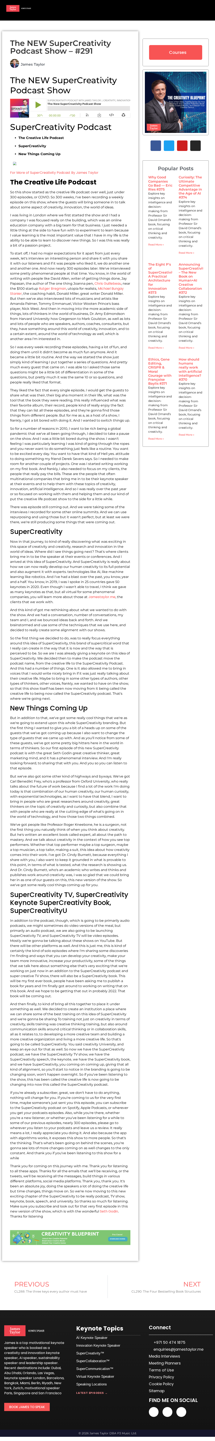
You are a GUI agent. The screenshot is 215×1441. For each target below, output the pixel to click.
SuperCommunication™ (94, 1369)
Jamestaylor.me (101, 597)
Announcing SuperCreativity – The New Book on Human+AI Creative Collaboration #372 (192, 278)
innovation (36, 1352)
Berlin (35, 1383)
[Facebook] (156, 145)
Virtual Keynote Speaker (95, 1377)
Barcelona (55, 1378)
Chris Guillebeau (107, 283)
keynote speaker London (24, 1378)
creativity (12, 1352)
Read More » (156, 244)
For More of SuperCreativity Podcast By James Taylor (54, 172)
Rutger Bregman (52, 288)
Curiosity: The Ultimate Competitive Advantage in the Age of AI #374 (190, 187)
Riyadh (47, 1383)
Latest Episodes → (92, 1393)
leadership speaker (42, 1363)
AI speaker (28, 1357)
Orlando (29, 1373)
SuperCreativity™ (90, 1353)
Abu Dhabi (12, 1373)
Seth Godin (109, 1211)
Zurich (18, 1388)
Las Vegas (46, 1373)
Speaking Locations (91, 1384)
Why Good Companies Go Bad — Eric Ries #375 (160, 183)
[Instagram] (195, 145)
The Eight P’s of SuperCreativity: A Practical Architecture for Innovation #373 (162, 278)
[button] (199, 9)
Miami (25, 1383)
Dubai (56, 1368)
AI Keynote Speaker (92, 1338)
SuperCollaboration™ (93, 1361)
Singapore (22, 1393)
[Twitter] (169, 145)
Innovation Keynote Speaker (98, 1346)
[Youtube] (182, 145)
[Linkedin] (167, 1412)
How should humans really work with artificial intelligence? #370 (190, 369)
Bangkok (11, 1383)
